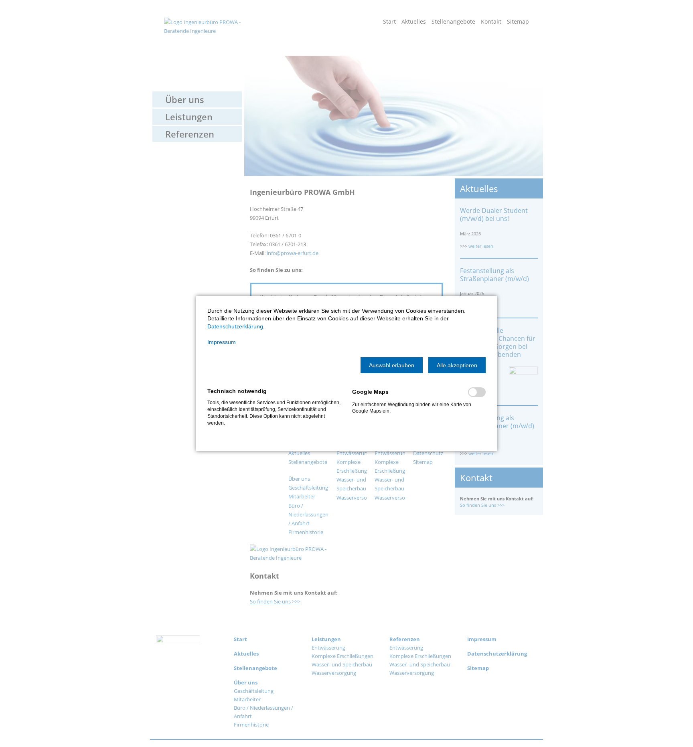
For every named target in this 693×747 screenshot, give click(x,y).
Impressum (221, 342)
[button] (392, 365)
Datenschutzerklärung (235, 326)
